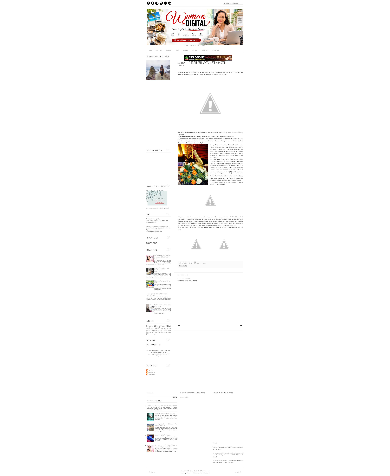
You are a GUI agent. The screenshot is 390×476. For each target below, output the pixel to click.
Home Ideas (169, 50)
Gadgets (157, 330)
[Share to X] (184, 266)
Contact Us (215, 50)
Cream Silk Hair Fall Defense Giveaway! (165, 414)
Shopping (157, 332)
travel (165, 330)
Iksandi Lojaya (206, 473)
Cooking (148, 332)
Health (148, 330)
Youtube (169, 3)
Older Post (241, 325)
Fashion (163, 328)
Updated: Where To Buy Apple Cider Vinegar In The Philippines (162, 270)
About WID (159, 50)
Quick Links (205, 50)
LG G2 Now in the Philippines (162, 435)
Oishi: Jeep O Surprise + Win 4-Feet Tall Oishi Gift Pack (162, 405)
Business (198, 263)
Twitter (157, 3)
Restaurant (151, 334)
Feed (148, 3)
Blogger (158, 356)
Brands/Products (189, 263)
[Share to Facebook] (186, 266)
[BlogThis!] (182, 266)
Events (204, 263)
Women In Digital (184, 397)
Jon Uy (150, 370)
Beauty (162, 326)
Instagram (161, 3)
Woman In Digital (194, 471)
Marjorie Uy (189, 262)
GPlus (165, 3)
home (150, 50)
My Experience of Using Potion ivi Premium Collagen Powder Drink (162, 257)
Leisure (185, 50)
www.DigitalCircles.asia (152, 220)
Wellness (195, 50)
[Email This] (180, 266)
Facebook (152, 3)
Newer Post (179, 325)
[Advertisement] (158, 114)
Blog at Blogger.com (185, 473)
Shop (177, 50)
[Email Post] (195, 262)
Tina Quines (151, 374)
